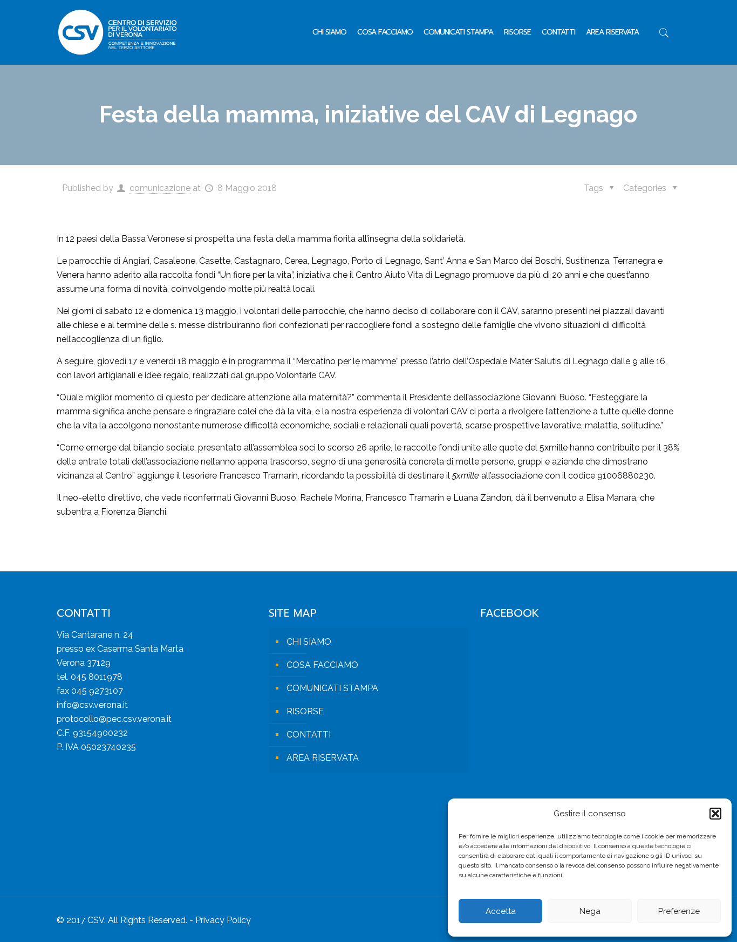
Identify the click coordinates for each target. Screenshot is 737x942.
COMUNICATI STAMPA (332, 688)
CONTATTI (308, 734)
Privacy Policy (223, 920)
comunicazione (159, 188)
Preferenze (679, 911)
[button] (715, 813)
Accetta (501, 911)
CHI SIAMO (308, 642)
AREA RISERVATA (322, 758)
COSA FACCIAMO (322, 665)
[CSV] (117, 32)
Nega (589, 911)
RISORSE (305, 711)
